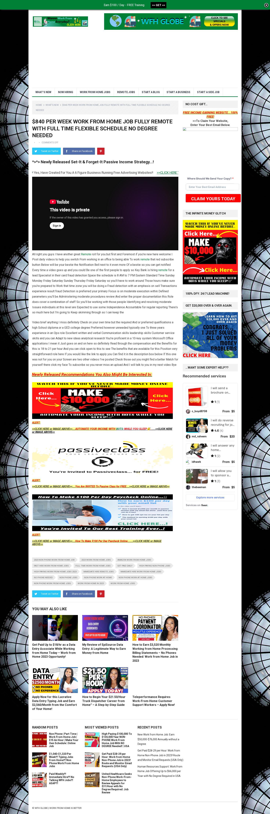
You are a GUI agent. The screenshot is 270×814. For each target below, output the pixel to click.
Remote (86, 254)
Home (39, 105)
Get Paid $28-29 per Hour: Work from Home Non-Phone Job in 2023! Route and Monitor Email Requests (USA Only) (117, 760)
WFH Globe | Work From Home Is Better (58, 808)
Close (266, 5)
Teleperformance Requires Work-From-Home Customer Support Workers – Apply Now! (153, 701)
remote (145, 259)
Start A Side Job (208, 92)
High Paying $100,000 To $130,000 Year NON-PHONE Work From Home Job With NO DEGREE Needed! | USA (117, 740)
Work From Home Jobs (95, 92)
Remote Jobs (126, 92)
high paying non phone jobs (154, 566)
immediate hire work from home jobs (140, 571)
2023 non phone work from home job (54, 560)
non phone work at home (98, 577)
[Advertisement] (135, 60)
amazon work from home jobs (134, 560)
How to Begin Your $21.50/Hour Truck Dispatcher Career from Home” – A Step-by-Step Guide (103, 701)
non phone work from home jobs (52, 583)
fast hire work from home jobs (51, 566)
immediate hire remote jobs (98, 571)
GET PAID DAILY (124, 566)
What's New (52, 105)
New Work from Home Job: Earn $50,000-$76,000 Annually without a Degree (158, 739)
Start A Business (178, 92)
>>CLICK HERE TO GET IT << (135, 173)
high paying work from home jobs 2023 (55, 571)
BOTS (119, 429)
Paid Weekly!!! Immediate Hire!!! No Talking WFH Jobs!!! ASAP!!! (61, 778)
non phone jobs (68, 577)
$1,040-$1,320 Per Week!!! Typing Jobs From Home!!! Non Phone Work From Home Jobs (64, 760)
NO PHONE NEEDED (43, 577)
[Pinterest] (101, 151)
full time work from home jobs (93, 566)
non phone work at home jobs (135, 577)
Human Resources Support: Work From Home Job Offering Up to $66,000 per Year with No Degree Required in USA (160, 771)
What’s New (43, 92)
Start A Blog (151, 92)
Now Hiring (65, 92)
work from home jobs (123, 583)
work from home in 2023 (91, 583)
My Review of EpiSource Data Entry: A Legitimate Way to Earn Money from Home (104, 648)
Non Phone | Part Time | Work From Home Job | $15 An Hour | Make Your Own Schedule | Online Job (63, 740)
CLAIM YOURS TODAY (213, 198)
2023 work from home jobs (96, 560)
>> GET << (158, 5)
